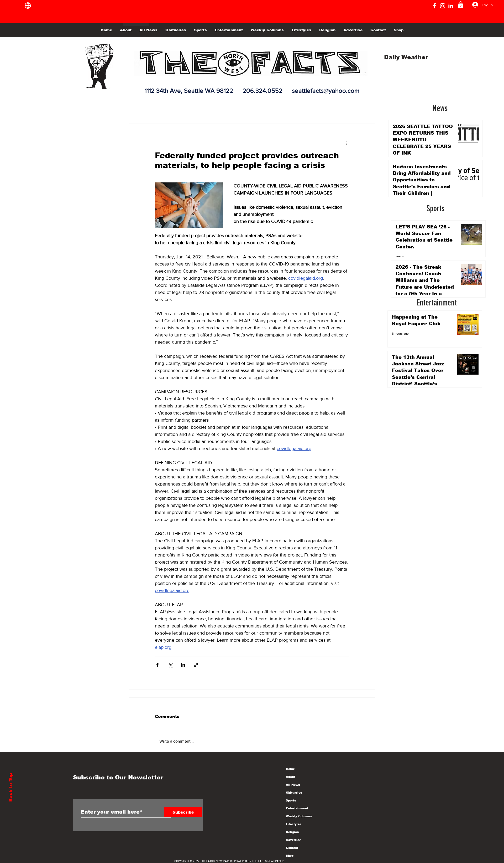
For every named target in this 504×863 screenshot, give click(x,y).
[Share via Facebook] (157, 664)
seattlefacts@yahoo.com (325, 90)
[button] (460, 4)
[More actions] (346, 143)
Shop (289, 855)
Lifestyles (293, 824)
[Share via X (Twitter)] (170, 664)
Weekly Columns (299, 816)
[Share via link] (195, 664)
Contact (292, 847)
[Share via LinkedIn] (183, 664)
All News (293, 784)
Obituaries (294, 792)
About (290, 776)
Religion (292, 832)
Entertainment (297, 808)
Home (290, 768)
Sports (291, 800)
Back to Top (10, 787)
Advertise (293, 839)
